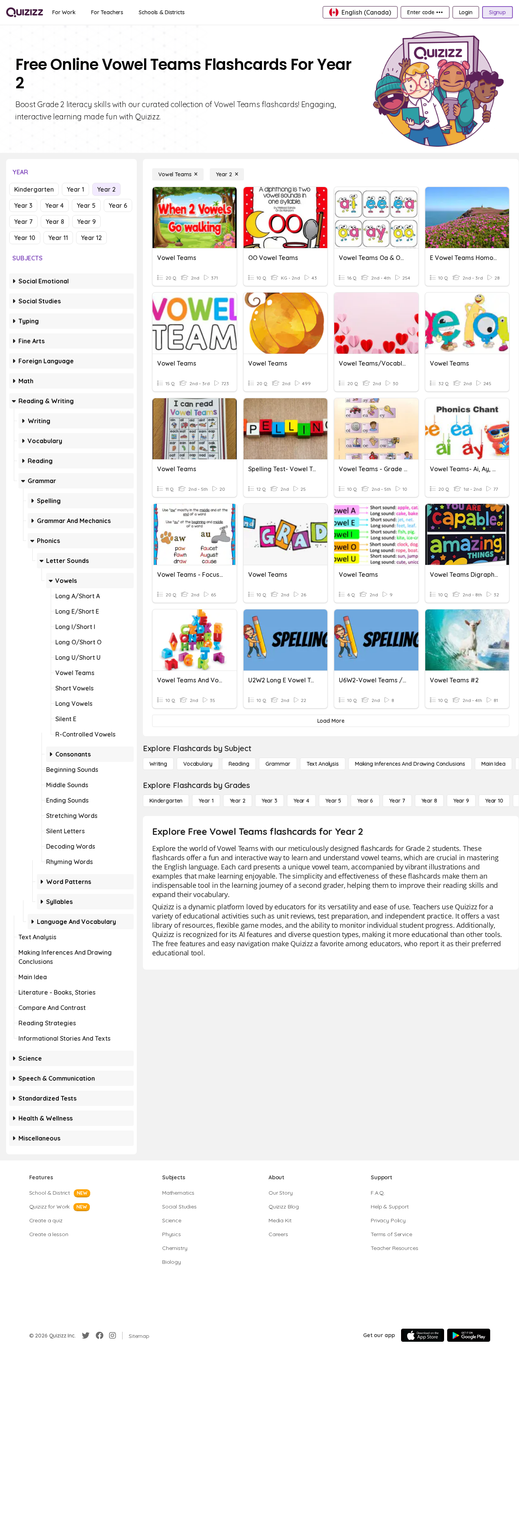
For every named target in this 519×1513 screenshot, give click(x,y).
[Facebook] (99, 1335)
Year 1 (75, 189)
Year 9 (86, 221)
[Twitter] (86, 1335)
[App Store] (422, 1335)
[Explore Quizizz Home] (24, 12)
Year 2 (106, 189)
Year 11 (58, 238)
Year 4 (54, 205)
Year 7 (23, 221)
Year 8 (55, 221)
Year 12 (91, 238)
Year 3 (23, 205)
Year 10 (24, 238)
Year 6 (118, 205)
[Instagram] (112, 1335)
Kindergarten (34, 189)
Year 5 (86, 205)
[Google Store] (468, 1335)
